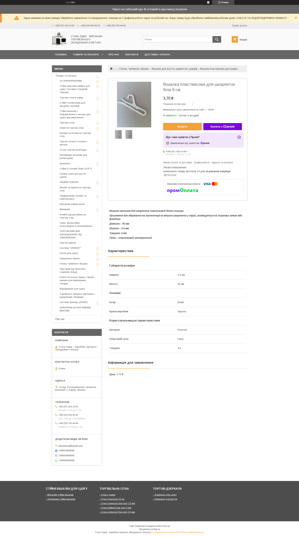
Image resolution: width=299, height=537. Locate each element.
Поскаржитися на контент (164, 532)
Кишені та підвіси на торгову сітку (75, 189)
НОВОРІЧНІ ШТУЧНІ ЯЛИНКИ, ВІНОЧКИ (75, 309)
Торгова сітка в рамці (71, 97)
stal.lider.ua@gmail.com (70, 445)
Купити (182, 126)
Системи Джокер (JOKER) (74, 302)
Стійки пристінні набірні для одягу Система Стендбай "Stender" (75, 89)
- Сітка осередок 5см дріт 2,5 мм (117, 503)
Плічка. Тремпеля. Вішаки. (134, 68)
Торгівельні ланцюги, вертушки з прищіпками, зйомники (77, 295)
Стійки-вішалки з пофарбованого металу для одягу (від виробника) (75, 114)
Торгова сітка (67, 122)
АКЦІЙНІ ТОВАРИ (69, 182)
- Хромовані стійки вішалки (60, 499)
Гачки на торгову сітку (72, 128)
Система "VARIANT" (70, 248)
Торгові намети (68, 242)
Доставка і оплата (157, 54)
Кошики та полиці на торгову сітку (75, 134)
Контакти (131, 54)
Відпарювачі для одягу (72, 288)
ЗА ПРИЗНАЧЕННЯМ (71, 81)
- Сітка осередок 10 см (111, 499)
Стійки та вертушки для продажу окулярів (72, 104)
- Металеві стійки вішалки (60, 494)
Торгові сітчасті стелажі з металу (73, 143)
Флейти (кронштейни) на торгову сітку (73, 216)
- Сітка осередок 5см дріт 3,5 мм (117, 512)
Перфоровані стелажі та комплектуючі (73, 197)
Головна (61, 54)
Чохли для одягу (69, 253)
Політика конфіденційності (191, 532)
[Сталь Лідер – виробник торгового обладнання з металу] (59, 45)
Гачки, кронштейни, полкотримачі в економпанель (76, 224)
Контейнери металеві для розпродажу (73, 156)
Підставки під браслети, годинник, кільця (73, 270)
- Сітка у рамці (107, 494)
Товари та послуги (86, 54)
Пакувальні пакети (70, 258)
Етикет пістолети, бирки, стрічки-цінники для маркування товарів (77, 280)
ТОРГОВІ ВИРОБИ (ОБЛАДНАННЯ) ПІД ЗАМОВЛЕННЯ (71, 234)
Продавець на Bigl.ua (149, 529)
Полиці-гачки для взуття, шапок (73, 175)
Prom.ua (166, 526)
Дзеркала (65, 163)
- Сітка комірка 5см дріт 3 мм (115, 507)
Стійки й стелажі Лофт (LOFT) (76, 168)
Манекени (65, 209)
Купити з (217, 126)
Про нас (113, 54)
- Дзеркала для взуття (165, 499)
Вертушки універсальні (72, 204)
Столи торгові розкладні (73, 149)
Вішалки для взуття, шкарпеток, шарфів (174, 68)
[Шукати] (216, 39)
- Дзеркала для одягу (165, 494)
